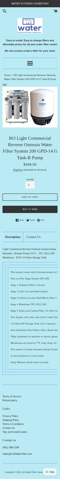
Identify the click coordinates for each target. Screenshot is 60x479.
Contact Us (33, 237)
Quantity (30, 179)
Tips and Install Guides (14, 431)
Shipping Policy (10, 420)
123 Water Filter (29, 472)
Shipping (17, 169)
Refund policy (9, 400)
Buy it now (30, 209)
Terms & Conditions (13, 424)
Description (12, 237)
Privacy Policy (10, 416)
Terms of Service (11, 396)
